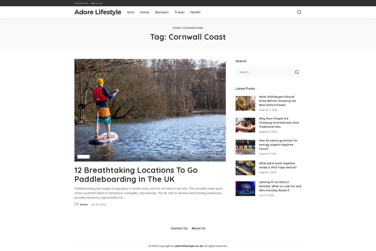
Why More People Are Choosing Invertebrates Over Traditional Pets (279, 123)
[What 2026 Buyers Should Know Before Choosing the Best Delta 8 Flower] (245, 103)
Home (177, 27)
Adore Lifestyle (97, 12)
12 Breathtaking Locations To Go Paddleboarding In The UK (136, 174)
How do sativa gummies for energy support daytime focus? (278, 145)
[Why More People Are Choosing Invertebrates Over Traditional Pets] (245, 125)
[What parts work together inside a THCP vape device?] (245, 168)
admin (84, 204)
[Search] (299, 12)
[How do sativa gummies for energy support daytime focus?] (245, 147)
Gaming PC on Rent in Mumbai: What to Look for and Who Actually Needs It (280, 186)
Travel (83, 156)
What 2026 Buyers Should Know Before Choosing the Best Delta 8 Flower (277, 101)
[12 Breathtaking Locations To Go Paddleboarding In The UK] (150, 110)
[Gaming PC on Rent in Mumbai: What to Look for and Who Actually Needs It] (245, 188)
